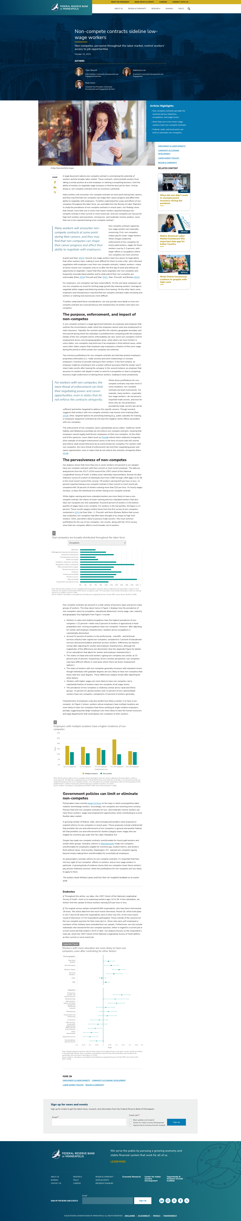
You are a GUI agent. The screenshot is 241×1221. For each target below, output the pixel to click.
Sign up (176, 1122)
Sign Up (142, 1200)
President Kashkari (104, 1183)
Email (54, 1117)
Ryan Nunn (90, 83)
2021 (81, 258)
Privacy (156, 1216)
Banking (169, 9)
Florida (104, 437)
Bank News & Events (144, 2)
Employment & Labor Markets (76, 1080)
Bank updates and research (143, 1120)
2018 (82, 277)
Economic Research (131, 1176)
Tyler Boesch (91, 70)
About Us (118, 9)
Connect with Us (180, 2)
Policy (181, 9)
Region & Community (137, 9)
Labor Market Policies (73, 1085)
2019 (65, 415)
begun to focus (94, 803)
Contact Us (56, 1183)
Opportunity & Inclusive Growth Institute (149, 1125)
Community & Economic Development (109, 1080)
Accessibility (144, 1216)
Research (156, 9)
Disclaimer (130, 1216)
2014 (77, 512)
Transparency (170, 1216)
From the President (120, 2)
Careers (163, 2)
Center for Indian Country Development (148, 1122)
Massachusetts (107, 843)
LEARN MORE (118, 1161)
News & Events (102, 1180)
